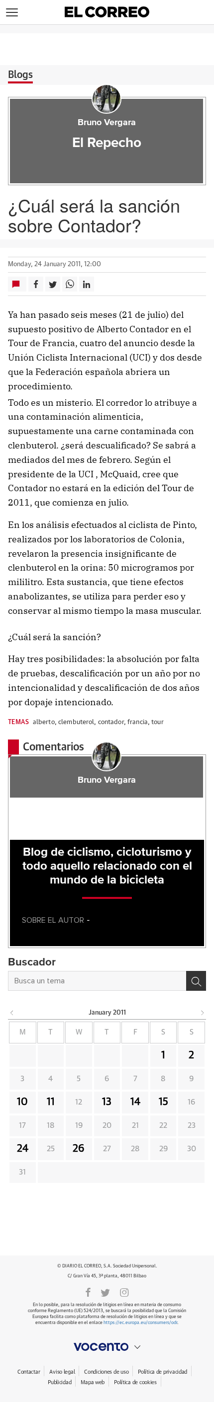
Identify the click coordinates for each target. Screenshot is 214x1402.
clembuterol (76, 722)
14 (135, 1102)
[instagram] (124, 1291)
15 (163, 1102)
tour (157, 722)
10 (22, 1102)
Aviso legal (62, 1372)
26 (79, 1149)
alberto (44, 722)
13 (106, 1102)
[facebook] (88, 1291)
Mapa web (93, 1382)
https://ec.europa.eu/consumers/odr (140, 1323)
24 (22, 1149)
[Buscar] (196, 981)
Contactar (28, 1372)
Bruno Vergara (107, 122)
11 (51, 1102)
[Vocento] (107, 1347)
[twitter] (105, 1291)
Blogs (20, 75)
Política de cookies (135, 1382)
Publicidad (59, 1382)
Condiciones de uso (106, 1372)
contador (111, 722)
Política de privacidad (162, 1372)
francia (137, 722)
